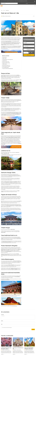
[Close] (34, 1)
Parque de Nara (4, 57)
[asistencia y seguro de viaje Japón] (11, 146)
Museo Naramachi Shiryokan (6, 66)
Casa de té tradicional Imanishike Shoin (8, 68)
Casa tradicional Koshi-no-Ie (6, 65)
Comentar (33, 329)
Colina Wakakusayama (6, 67)
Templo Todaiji (4, 58)
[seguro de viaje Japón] (11, 301)
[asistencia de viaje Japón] (11, 51)
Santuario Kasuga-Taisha (6, 61)
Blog (4, 10)
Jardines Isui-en (5, 60)
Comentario (2, 314)
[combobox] (9, 3)
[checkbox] (1, 327)
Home (1, 10)
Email (1, 324)
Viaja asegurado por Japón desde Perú (8, 59)
